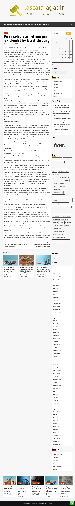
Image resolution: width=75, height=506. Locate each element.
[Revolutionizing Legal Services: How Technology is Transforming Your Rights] (23, 480)
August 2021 (56, 412)
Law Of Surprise (65, 180)
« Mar (53, 64)
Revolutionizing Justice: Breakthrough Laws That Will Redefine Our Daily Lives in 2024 (26, 270)
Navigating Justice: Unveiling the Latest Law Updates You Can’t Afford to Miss (43, 270)
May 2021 (55, 420)
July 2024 (55, 321)
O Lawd (67, 225)
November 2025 (57, 276)
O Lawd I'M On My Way (58, 234)
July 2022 (55, 391)
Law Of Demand (56, 174)
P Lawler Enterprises (58, 243)
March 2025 (56, 300)
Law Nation (65, 165)
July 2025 (55, 288)
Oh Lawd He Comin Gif (58, 225)
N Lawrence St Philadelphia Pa (60, 219)
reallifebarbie (55, 258)
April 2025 (55, 297)
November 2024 (57, 312)
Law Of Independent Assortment (61, 177)
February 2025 (57, 303)
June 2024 (55, 323)
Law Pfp (55, 186)
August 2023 (56, 353)
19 (59, 54)
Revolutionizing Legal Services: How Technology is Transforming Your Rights (62, 113)
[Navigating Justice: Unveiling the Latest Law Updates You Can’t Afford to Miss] (43, 260)
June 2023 (55, 359)
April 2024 (55, 329)
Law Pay (55, 183)
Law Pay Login (62, 183)
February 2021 (57, 429)
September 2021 (57, 409)
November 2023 (57, 344)
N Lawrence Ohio (66, 216)
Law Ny (54, 171)
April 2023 (55, 365)
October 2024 (56, 315)
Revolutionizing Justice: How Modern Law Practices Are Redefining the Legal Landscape (61, 130)
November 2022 (57, 379)
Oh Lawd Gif (68, 222)
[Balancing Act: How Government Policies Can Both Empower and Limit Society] (9, 480)
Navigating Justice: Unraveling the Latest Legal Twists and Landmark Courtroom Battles (9, 271)
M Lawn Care (56, 210)
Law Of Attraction (63, 171)
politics (36, 24)
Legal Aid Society (17, 24)
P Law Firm (55, 240)
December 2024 (57, 309)
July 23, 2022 (15, 43)
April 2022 (55, 400)
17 (53, 54)
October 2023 (56, 347)
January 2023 (56, 373)
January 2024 (56, 338)
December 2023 (57, 341)
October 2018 (56, 441)
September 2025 (57, 282)
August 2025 (56, 285)
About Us (45, 24)
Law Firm (30, 24)
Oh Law (61, 222)
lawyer (40, 24)
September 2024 (57, 318)
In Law (65, 158)
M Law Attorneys (64, 203)
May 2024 (55, 326)
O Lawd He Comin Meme (58, 231)
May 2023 (55, 362)
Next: (40, 244)
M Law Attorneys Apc (58, 206)
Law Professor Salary (58, 195)
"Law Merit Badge (57, 158)
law (70, 158)
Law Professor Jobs (58, 192)
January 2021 (56, 432)
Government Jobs (8, 24)
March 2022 (56, 403)
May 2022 (55, 397)
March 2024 (56, 332)
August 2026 (56, 268)
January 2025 (56, 306)
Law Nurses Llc (63, 168)
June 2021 (55, 417)
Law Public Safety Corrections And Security (61, 199)
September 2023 (57, 350)
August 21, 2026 (41, 276)
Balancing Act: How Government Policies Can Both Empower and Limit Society (61, 107)
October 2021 (56, 406)
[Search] (72, 24)
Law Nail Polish (56, 165)
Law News (55, 168)
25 (56, 57)
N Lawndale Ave (66, 213)
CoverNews (42, 503)
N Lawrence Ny (56, 216)
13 (62, 51)
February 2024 (57, 335)
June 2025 (55, 291)
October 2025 (56, 279)
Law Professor (56, 189)
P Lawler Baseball (64, 240)
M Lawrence (64, 210)
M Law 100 (55, 203)
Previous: (15, 244)
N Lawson (55, 222)
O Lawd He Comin (57, 228)
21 (65, 54)
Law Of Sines (56, 180)
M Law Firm (68, 206)
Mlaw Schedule (56, 213)
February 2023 (57, 370)
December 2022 (57, 376)
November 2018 (57, 438)
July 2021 (55, 414)
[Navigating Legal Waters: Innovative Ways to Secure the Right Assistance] (37, 480)
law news (25, 24)
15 (68, 51)
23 (71, 54)
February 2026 (57, 274)
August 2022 (56, 388)
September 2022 (57, 385)
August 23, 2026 (24, 276)
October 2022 (56, 382)
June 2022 (55, 394)
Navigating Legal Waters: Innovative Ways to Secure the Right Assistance (62, 119)
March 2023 (56, 367)
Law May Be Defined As (58, 161)
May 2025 (55, 294)
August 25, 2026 (8, 278)
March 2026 (56, 271)
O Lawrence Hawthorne (59, 237)
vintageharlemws (56, 257)
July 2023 (55, 356)
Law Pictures (62, 186)
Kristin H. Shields (8, 43)
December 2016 (57, 444)
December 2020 (57, 435)
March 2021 (56, 426)
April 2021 (55, 423)
